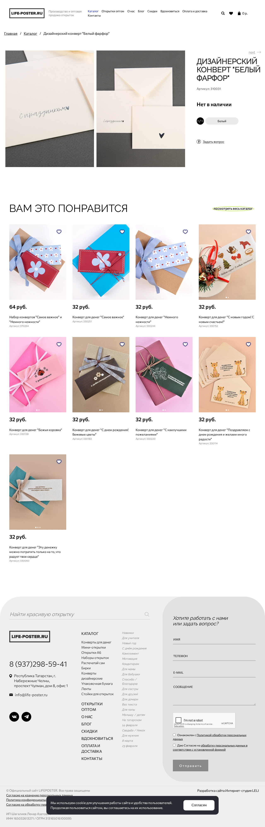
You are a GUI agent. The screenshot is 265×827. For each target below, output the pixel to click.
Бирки (86, 668)
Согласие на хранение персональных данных (39, 795)
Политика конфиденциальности (30, 800)
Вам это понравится (68, 208)
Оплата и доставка (194, 11)
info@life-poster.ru (31, 694)
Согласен (199, 805)
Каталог (93, 11)
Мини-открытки (93, 647)
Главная (10, 33)
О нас (131, 11)
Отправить (190, 766)
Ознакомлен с (209, 737)
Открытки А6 (91, 652)
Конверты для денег (96, 642)
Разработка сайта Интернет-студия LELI (228, 790)
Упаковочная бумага (97, 683)
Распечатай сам (93, 663)
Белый (222, 121)
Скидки (152, 11)
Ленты (86, 689)
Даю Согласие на (210, 747)
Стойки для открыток (97, 694)
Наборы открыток (95, 658)
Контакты (94, 15)
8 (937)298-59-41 (38, 663)
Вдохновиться (169, 11)
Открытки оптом (113, 11)
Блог (141, 11)
